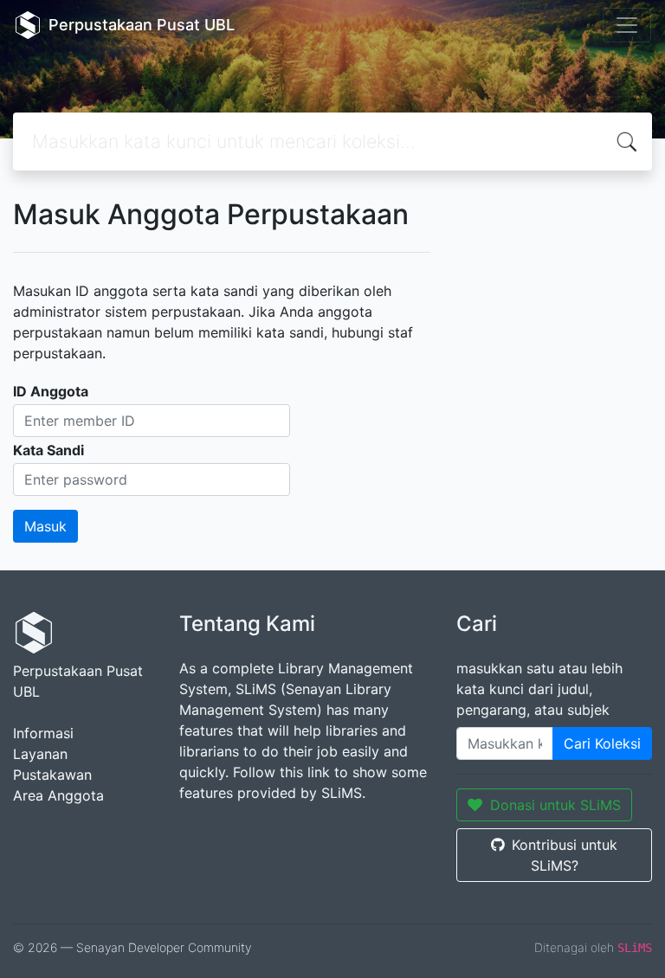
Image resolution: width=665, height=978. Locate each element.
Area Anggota (58, 795)
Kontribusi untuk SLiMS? (564, 855)
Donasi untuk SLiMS (555, 805)
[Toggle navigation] (627, 25)
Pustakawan (52, 774)
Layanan (40, 753)
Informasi (43, 733)
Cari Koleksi (602, 743)
